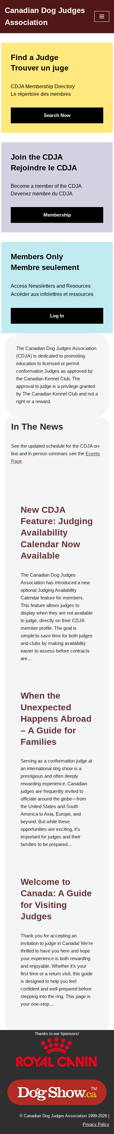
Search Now (57, 115)
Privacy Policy (96, 1124)
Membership (57, 215)
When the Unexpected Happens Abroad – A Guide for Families (56, 719)
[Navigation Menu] (101, 16)
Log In (57, 315)
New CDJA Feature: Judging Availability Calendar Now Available (57, 533)
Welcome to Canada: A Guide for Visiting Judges (56, 899)
